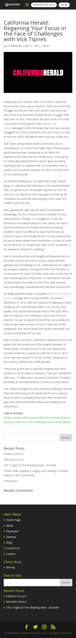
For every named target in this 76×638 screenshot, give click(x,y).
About (9, 525)
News (46, 46)
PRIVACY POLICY (14, 454)
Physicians (12, 531)
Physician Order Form (44, 4)
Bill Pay (10, 567)
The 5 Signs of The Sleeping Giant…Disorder (30, 465)
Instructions (11, 481)
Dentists (11, 537)
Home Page (13, 520)
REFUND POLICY (14, 459)
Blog (9, 542)
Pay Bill (64, 4)
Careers (10, 554)
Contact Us (13, 548)
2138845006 (14, 46)
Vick (33, 219)
